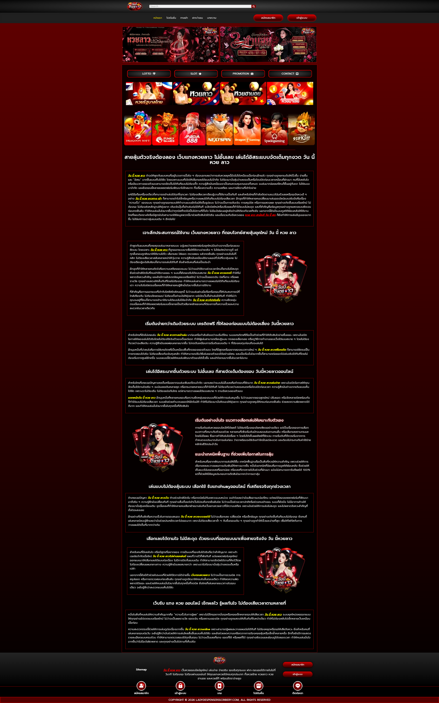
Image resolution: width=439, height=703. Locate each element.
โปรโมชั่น (171, 18)
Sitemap (141, 670)
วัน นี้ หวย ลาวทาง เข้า (148, 199)
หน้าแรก (157, 18)
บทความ (211, 18)
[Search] (253, 6)
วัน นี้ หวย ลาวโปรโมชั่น (206, 300)
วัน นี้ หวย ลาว (136, 176)
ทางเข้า (184, 18)
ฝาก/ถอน (197, 18)
